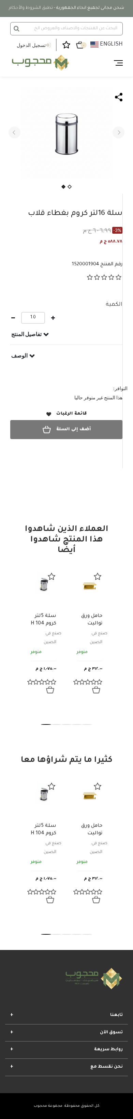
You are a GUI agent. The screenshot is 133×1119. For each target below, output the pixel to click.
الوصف (19, 355)
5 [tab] (87, 724)
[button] (14, 132)
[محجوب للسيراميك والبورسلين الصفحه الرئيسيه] (39, 62)
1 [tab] (46, 724)
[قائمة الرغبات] (51, 576)
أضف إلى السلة (73, 429)
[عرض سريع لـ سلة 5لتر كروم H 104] (50, 689)
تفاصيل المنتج (26, 334)
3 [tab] (66, 724)
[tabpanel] (43, 636)
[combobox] (66, 28)
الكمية (114, 305)
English (111, 44)
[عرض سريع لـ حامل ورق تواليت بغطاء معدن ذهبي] (96, 689)
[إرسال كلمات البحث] (16, 29)
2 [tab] (56, 724)
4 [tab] (77, 724)
